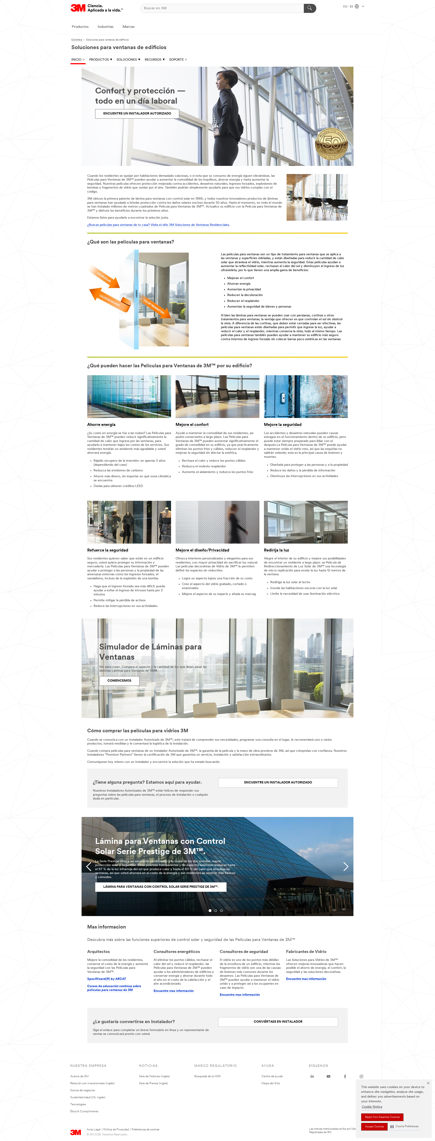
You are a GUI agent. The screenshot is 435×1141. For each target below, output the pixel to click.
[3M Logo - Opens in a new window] (97, 8)
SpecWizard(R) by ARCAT (106, 979)
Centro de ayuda (272, 1076)
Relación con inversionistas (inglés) (92, 1083)
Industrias (106, 27)
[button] (404, 1126)
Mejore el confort (192, 425)
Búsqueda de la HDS (207, 1076)
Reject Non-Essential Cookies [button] (382, 1117)
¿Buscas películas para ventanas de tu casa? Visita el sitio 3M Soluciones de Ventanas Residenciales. (158, 225)
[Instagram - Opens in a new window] (361, 1076)
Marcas (129, 27)
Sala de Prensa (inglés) (153, 1083)
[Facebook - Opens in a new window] (345, 1076)
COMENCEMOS (119, 681)
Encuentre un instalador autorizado (137, 113)
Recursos (153, 60)
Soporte (176, 60)
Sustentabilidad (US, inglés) (87, 1097)
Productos (80, 27)
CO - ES (348, 6)
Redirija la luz (276, 551)
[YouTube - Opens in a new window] (328, 1076)
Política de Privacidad (116, 1129)
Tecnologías (78, 1104)
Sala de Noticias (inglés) (154, 1076)
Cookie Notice (372, 1107)
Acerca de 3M (79, 1076)
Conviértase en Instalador (278, 1022)
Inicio (76, 60)
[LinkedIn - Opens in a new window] (312, 1076)
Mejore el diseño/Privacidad (202, 551)
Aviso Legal (94, 1129)
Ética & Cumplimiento (84, 1111)
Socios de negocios (82, 1090)
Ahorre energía (101, 425)
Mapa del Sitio (270, 1083)
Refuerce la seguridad (107, 551)
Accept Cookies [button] (374, 1126)
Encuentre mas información (174, 991)
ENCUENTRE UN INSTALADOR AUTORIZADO (278, 782)
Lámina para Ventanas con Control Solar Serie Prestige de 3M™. (160, 887)
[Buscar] (310, 8)
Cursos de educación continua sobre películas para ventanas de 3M (114, 988)
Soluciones (127, 60)
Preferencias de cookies (145, 1129)
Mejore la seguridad (283, 425)
